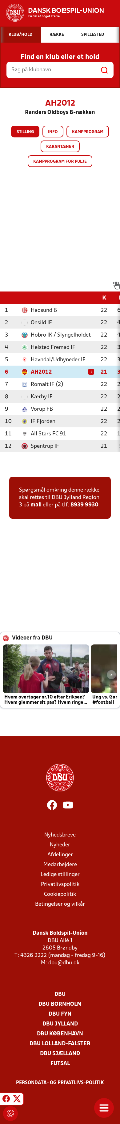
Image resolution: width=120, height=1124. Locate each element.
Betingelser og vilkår (60, 904)
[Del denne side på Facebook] (6, 1100)
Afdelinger (60, 855)
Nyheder (60, 845)
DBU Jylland (60, 1024)
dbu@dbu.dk (63, 963)
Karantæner (60, 147)
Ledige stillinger (60, 874)
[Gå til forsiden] (52, 13)
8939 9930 (84, 505)
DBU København (60, 1034)
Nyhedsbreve (60, 835)
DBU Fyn (60, 1014)
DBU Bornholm (60, 1004)
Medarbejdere (60, 864)
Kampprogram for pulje (60, 162)
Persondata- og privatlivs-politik (60, 1083)
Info (53, 132)
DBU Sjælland (60, 1053)
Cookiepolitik (60, 894)
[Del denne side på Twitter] (17, 1100)
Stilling (25, 132)
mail (36, 505)
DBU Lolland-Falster (60, 1043)
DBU (60, 994)
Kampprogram (87, 132)
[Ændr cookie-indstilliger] (10, 1113)
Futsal (60, 1063)
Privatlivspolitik (60, 884)
